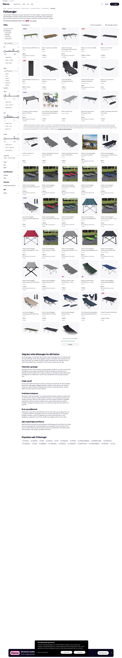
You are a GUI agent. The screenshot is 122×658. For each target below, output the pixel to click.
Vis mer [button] (70, 344)
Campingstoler (8, 32)
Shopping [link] (10, 8)
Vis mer (51, 18)
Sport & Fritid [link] (17, 8)
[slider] (5, 51)
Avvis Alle (66, 652)
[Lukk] (86, 642)
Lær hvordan (33, 20)
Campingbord (8, 36)
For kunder (5, 1)
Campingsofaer (8, 38)
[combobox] (96, 25)
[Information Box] (29, 25)
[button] (106, 4)
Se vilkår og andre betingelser (65, 129)
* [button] (28, 55)
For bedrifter (11, 1)
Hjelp (32, 4)
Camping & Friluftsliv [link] (35, 8)
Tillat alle (79, 652)
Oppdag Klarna (17, 4)
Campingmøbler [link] (45, 8)
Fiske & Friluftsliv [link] (25, 8)
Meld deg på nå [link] (103, 653)
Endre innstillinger (43, 652)
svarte (33, 385)
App (28, 4)
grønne (39, 385)
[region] (61, 648)
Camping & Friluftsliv (8, 28)
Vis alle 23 (6, 87)
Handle (24, 4)
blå (30, 385)
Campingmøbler (7, 30)
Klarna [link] (4, 8)
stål (25, 371)
